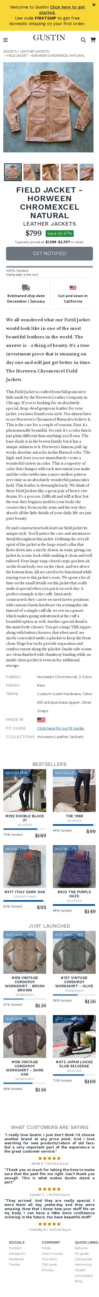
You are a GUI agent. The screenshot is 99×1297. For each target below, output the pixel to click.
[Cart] (93, 40)
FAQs (46, 1248)
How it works (52, 1253)
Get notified (49, 253)
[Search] (83, 40)
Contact (15, 1248)
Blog (78, 1281)
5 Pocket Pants (25, 896)
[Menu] (5, 40)
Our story (49, 1259)
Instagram (17, 1253)
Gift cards (49, 1264)
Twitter (14, 1264)
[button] (48, 107)
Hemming (83, 1264)
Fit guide (82, 1253)
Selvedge (24, 825)
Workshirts (24, 995)
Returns (81, 1248)
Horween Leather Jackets (60, 736)
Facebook (16, 1259)
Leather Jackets (34, 51)
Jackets (10, 51)
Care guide (83, 1259)
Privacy (48, 1270)
